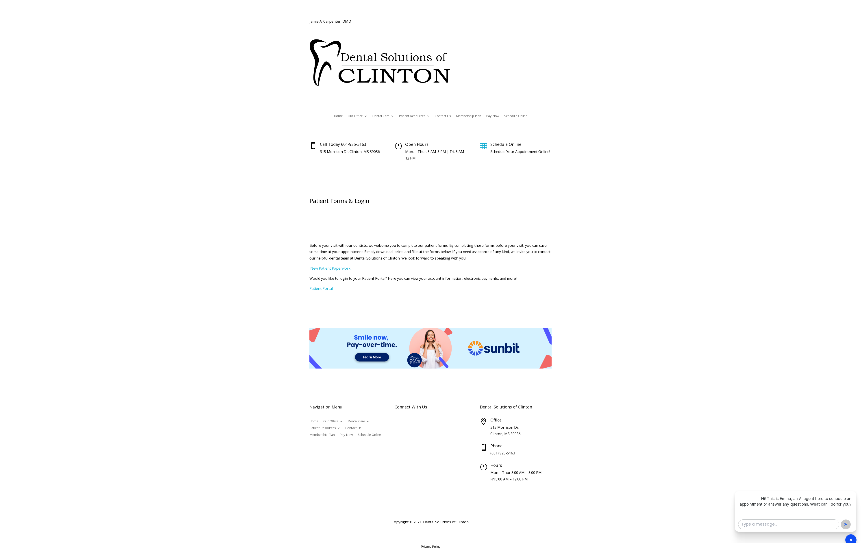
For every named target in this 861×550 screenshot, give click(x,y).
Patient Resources (412, 116)
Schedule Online (515, 116)
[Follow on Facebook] (530, 21)
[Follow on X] (539, 21)
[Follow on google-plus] (548, 21)
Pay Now (492, 116)
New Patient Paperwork (329, 268)
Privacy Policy (430, 546)
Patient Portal (321, 288)
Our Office (355, 116)
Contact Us (443, 116)
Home (338, 116)
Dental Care (380, 116)
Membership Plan (468, 116)
